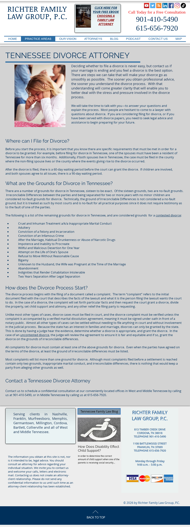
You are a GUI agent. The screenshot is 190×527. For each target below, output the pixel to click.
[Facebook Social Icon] (171, 5)
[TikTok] (183, 5)
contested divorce (168, 215)
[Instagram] (177, 5)
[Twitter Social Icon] (152, 5)
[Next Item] (114, 430)
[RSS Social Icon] (158, 5)
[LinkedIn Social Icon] (165, 5)
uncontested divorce (34, 335)
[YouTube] (146, 5)
